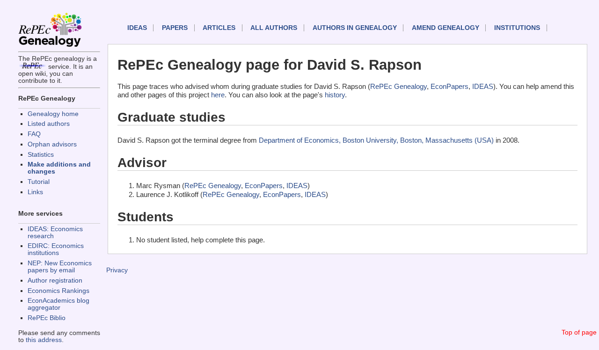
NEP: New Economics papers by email (60, 267)
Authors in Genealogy (355, 27)
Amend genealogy (445, 27)
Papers (175, 27)
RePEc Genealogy (398, 86)
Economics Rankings (58, 290)
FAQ (34, 134)
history (335, 95)
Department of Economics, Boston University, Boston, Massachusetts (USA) (376, 140)
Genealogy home (53, 113)
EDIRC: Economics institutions (56, 249)
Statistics (41, 154)
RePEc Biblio (47, 317)
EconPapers (449, 86)
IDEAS (137, 27)
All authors (273, 27)
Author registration (55, 280)
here (218, 95)
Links (35, 192)
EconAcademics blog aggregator (58, 304)
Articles (219, 27)
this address (44, 339)
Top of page (579, 332)
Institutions (517, 27)
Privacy (117, 270)
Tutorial (39, 181)
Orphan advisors (52, 144)
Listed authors (49, 123)
